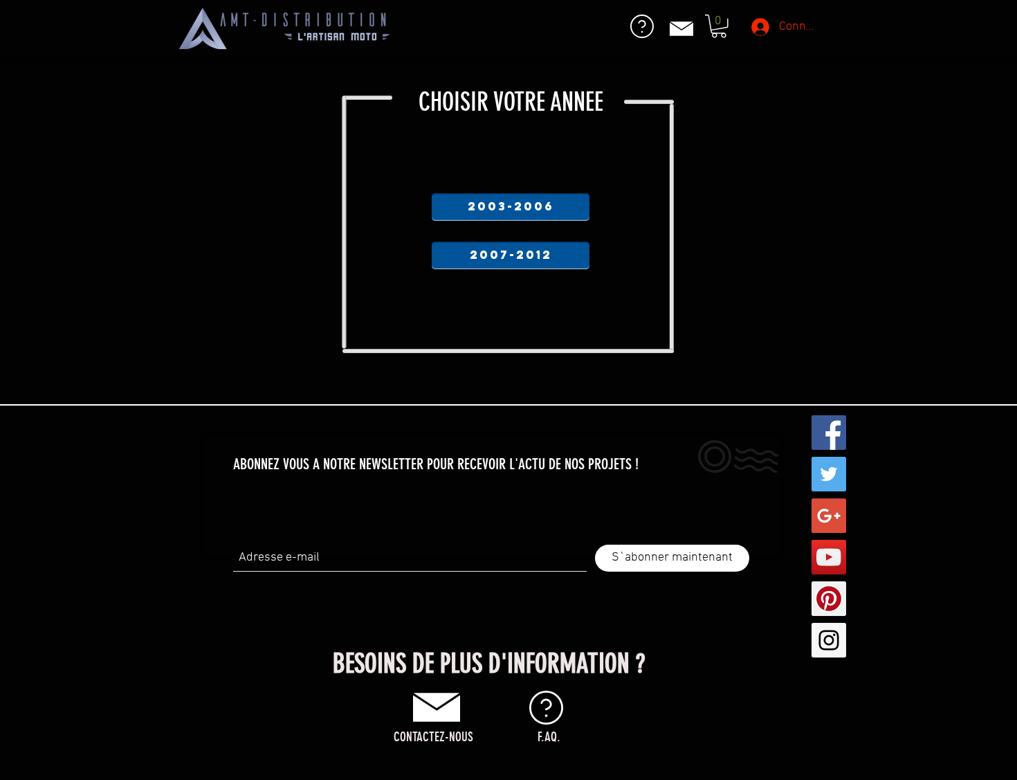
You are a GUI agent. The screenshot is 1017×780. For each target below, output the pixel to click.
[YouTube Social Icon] (829, 557)
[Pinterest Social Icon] (829, 598)
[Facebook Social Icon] (829, 432)
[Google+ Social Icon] (829, 515)
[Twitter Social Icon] (829, 474)
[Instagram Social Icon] (829, 640)
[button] (719, 26)
